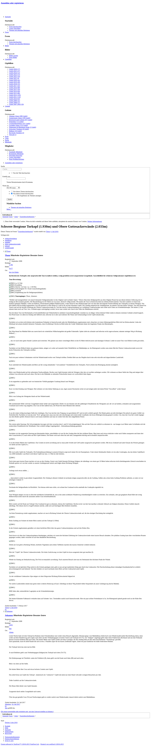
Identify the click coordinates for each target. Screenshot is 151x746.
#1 (6, 609)
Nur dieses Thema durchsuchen (23, 191)
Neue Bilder (13, 57)
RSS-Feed (8, 733)
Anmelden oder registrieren (12, 3)
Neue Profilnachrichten (16, 159)
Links (7, 138)
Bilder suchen (13, 55)
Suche (7, 140)
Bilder (7, 46)
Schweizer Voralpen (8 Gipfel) (19, 129)
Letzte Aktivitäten (15, 28)
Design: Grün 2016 (11, 722)
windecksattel (9, 248)
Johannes (9, 615)
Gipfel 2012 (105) (15, 95)
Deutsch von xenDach (52, 744)
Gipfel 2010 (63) (14, 99)
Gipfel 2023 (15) (14, 75)
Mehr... (9, 209)
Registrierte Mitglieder (16, 154)
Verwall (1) (12, 135)
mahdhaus (8, 240)
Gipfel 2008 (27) (14, 102)
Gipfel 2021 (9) (14, 78)
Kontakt (7, 726)
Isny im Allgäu (14, 272)
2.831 (11, 625)
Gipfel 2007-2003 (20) (16, 104)
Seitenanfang (9, 731)
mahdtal (7, 242)
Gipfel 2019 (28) (14, 82)
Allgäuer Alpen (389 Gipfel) (18, 116)
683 (10, 629)
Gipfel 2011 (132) (15, 97)
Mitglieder (8, 142)
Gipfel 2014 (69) (14, 91)
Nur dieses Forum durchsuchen (23, 193)
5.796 (11, 265)
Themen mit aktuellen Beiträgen (19, 30)
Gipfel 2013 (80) (14, 93)
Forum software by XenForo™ (20, 744)
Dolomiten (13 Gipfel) (16, 122)
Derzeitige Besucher (15, 155)
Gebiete (7, 106)
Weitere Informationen (94, 221)
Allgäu (11, 632)
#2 (6, 706)
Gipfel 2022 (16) (14, 76)
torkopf (7, 246)
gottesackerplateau (11, 238)
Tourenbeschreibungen (25, 231)
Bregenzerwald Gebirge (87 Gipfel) (20, 120)
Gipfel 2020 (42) (14, 80)
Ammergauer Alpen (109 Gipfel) (19, 118)
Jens (6, 708)
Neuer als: (5, 186)
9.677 (11, 268)
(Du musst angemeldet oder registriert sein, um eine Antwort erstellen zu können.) (27, 711)
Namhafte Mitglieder (15, 152)
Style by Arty (9, 741)
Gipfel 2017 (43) (14, 86)
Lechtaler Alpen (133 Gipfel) (18, 125)
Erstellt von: (6, 176)
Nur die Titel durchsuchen (21, 173)
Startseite (8, 17)
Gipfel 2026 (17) (14, 69)
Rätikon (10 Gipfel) (15, 131)
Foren (7, 32)
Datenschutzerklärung (12, 739)
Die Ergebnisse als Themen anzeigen (29, 196)
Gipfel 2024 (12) (14, 73)
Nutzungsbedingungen (12, 737)
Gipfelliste (8, 59)
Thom (48, 231)
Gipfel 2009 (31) (14, 101)
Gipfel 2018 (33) (14, 84)
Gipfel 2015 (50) (14, 89)
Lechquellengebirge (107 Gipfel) (19, 123)
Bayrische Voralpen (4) (16, 133)
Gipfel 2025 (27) (14, 71)
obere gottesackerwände (13, 244)
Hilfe (6, 728)
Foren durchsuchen (15, 27)
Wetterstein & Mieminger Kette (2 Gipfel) (22, 127)
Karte (7, 136)
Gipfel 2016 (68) (14, 88)
